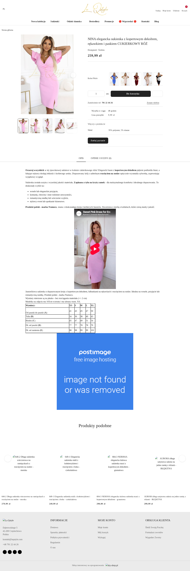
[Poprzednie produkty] (8, 458)
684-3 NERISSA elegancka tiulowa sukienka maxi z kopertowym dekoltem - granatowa (118, 498)
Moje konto (103, 527)
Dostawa (54, 527)
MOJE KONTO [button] (106, 520)
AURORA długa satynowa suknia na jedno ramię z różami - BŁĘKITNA (165, 498)
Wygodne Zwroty (153, 537)
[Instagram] (10, 552)
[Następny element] (159, 79)
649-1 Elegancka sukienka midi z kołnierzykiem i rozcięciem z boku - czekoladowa (69, 498)
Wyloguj (101, 537)
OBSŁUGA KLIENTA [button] (157, 520)
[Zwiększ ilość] (102, 94)
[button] (73, 75)
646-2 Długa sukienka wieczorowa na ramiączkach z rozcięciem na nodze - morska (23, 498)
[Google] (20, 552)
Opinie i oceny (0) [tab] (101, 158)
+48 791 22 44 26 (10, 544)
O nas (53, 547)
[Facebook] (5, 552)
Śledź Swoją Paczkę (154, 527)
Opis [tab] (81, 158)
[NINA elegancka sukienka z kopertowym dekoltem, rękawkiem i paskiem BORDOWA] (136, 78)
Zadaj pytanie (98, 141)
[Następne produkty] (182, 458)
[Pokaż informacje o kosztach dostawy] (117, 115)
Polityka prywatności (59, 537)
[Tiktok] (15, 552)
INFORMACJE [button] (59, 520)
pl (4, 9)
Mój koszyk (103, 532)
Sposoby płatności (58, 532)
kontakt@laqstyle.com (12, 539)
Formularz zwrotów (154, 532)
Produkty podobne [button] (95, 425)
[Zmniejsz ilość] (90, 94)
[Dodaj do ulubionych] (157, 94)
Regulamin (55, 542)
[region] (136, 79)
